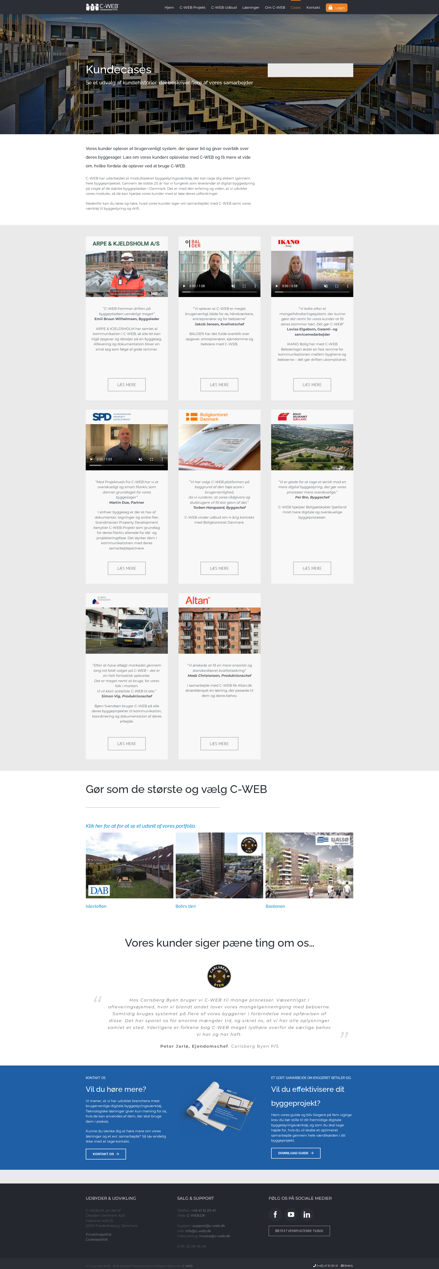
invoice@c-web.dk (214, 1204)
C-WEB (187, 1234)
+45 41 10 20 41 (203, 1178)
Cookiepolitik (97, 1207)
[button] (89, 871)
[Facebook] (275, 1182)
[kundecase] (219, 74)
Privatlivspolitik (99, 1202)
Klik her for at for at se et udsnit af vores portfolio (140, 826)
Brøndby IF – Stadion (196, 906)
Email (348, 1233)
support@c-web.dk (209, 1194)
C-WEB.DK (196, 1183)
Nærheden (276, 906)
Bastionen (95, 906)
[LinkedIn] (306, 1182)
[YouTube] (291, 1182)
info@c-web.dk (198, 1199)
